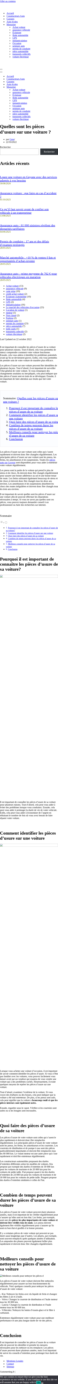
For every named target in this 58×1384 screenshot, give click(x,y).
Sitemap (10, 1366)
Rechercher (5, 147)
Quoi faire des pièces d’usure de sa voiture (26, 536)
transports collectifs (21, 54)
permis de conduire (21, 48)
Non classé (11, 315)
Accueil (10, 13)
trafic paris (11, 329)
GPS (14, 38)
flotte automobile (20, 35)
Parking (9, 318)
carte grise (10, 291)
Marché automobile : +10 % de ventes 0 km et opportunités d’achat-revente (28, 259)
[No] (42, 1383)
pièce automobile (20, 51)
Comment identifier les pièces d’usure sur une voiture (30, 533)
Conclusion (16, 439)
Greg (12, 139)
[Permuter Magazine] (52, 87)
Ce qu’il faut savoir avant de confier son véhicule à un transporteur (24, 211)
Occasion (16, 43)
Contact (10, 1364)
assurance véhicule (21, 30)
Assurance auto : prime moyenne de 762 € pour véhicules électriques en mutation (28, 275)
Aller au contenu (8, 1)
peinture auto (18, 46)
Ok (38, 1382)
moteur (9, 312)
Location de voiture (15, 310)
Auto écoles (12, 21)
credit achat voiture (15, 294)
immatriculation (19, 40)
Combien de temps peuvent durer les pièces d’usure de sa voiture (31, 427)
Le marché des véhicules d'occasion (22, 307)
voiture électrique (20, 56)
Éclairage (16, 32)
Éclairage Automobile (16, 296)
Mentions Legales (15, 1361)
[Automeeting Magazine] (29, 6)
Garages (10, 19)
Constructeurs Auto (16, 16)
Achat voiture (18, 27)
